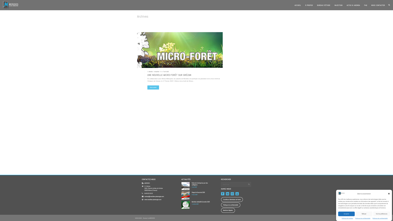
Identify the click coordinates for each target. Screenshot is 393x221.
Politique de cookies (347, 218)
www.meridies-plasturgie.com (152, 199)
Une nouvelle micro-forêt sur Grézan (169, 75)
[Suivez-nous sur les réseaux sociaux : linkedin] (227, 194)
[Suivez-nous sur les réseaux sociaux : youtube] (237, 194)
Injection (339, 5)
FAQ (365, 5)
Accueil (298, 5)
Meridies (151, 71)
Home (252, 25)
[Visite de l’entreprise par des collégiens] (185, 186)
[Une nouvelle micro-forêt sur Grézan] (180, 50)
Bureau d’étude (323, 5)
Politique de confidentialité (362, 218)
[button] (389, 194)
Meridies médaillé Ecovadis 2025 (201, 202)
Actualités (156, 71)
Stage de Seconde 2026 (198, 192)
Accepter (346, 214)
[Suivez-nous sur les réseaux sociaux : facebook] (222, 194)
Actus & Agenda (353, 5)
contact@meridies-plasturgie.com (154, 196)
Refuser (364, 214)
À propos (309, 5)
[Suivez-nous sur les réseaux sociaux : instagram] (232, 194)
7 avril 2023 (166, 71)
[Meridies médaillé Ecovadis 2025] (185, 205)
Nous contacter (378, 5)
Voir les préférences (381, 214)
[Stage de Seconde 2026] (185, 196)
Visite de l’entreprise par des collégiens (200, 184)
